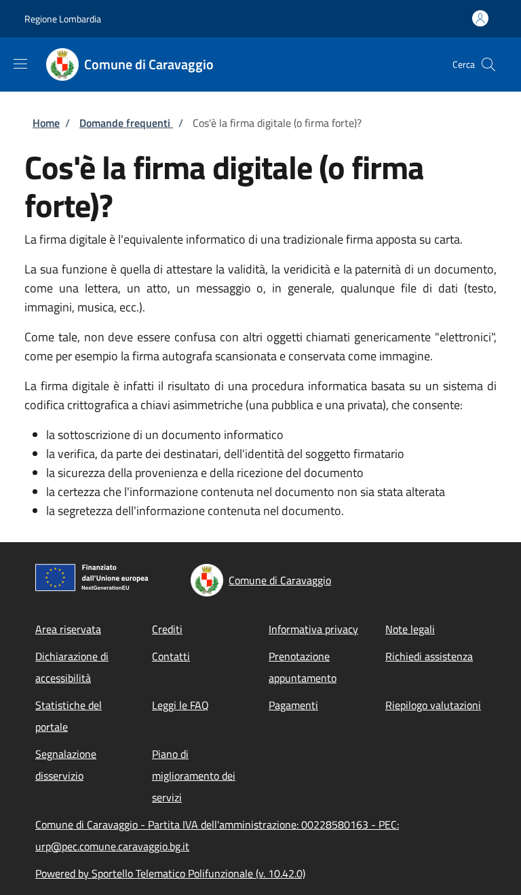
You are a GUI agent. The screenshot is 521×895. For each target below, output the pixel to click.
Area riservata (68, 629)
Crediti (167, 629)
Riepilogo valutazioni (433, 705)
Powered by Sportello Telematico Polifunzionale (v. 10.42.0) (170, 873)
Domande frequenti (126, 123)
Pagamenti (293, 705)
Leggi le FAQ (180, 705)
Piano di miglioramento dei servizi (193, 775)
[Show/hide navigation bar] (20, 64)
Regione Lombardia (62, 19)
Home (46, 123)
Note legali (410, 629)
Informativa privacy (313, 629)
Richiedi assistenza (429, 656)
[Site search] (488, 64)
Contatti (171, 656)
